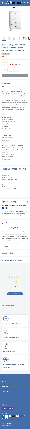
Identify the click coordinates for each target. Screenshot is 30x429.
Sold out (15, 75)
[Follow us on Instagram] (5, 405)
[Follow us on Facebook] (3, 405)
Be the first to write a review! (15, 293)
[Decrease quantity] (9, 70)
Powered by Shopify (6, 425)
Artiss (3, 57)
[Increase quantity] (17, 70)
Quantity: (4, 70)
